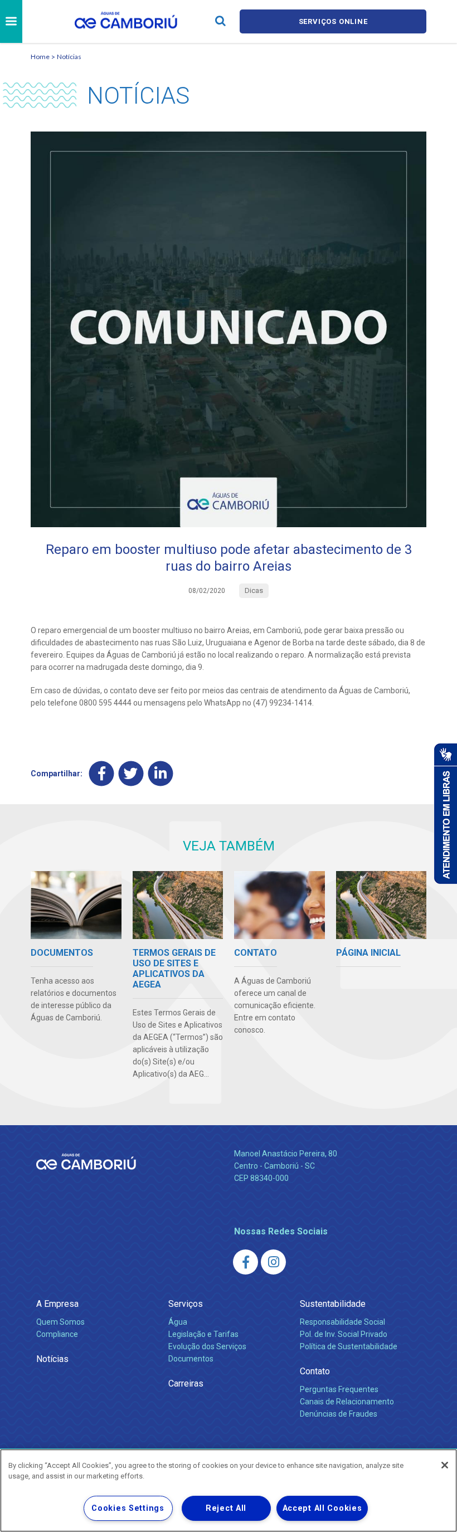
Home (40, 56)
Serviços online (333, 21)
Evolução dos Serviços (207, 1346)
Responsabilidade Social (342, 1321)
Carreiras (185, 1383)
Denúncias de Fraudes (338, 1413)
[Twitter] (131, 773)
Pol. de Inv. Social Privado (343, 1334)
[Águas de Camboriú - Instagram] (273, 1262)
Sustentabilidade (333, 1303)
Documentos (190, 1358)
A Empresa (57, 1303)
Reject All (226, 1508)
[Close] (444, 1465)
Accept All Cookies (322, 1508)
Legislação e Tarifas (203, 1334)
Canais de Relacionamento (347, 1401)
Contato (315, 1371)
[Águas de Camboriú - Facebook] (245, 1262)
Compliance (57, 1334)
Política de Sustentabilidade (348, 1346)
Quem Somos (60, 1321)
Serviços (185, 1303)
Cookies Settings (127, 1508)
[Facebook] (101, 773)
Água (177, 1321)
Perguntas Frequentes (339, 1389)
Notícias (69, 56)
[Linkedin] (160, 773)
